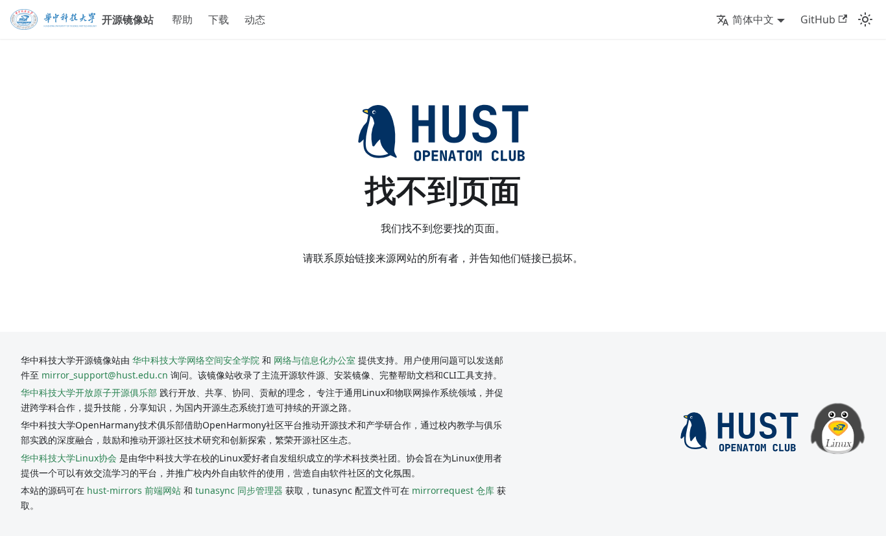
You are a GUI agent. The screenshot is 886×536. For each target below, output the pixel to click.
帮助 (182, 19)
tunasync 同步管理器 (239, 490)
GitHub (817, 19)
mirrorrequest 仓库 (453, 490)
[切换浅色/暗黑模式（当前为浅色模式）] (865, 19)
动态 (255, 19)
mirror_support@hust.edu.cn (105, 375)
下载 (218, 19)
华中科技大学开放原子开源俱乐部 (89, 392)
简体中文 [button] (753, 19)
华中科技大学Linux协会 (70, 458)
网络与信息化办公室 (314, 360)
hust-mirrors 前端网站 (134, 490)
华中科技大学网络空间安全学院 (195, 360)
